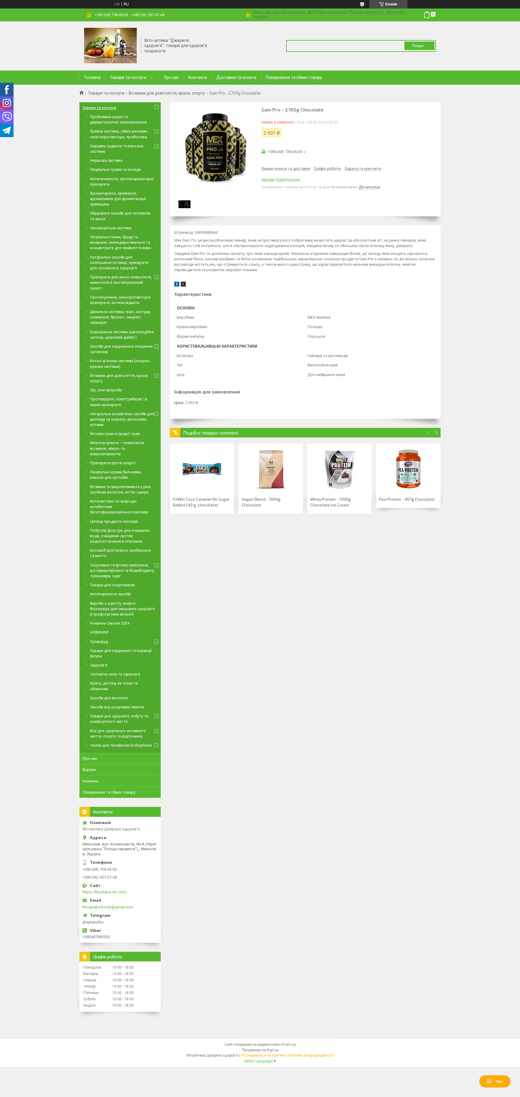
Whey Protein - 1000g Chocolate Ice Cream (330, 502)
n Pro (193, 240)
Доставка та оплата (236, 77)
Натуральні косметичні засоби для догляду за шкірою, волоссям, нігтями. (122, 419)
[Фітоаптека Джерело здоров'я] (110, 45)
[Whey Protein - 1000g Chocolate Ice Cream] (339, 469)
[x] (183, 285)
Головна (92, 77)
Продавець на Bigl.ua (260, 1050)
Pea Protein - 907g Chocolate (407, 499)
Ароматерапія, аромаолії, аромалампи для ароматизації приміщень (118, 198)
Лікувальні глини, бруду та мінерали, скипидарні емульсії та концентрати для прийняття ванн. (121, 242)
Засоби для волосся (109, 698)
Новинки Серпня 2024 (109, 623)
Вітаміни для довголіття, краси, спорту (167, 93)
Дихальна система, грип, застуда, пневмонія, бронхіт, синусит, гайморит (120, 317)
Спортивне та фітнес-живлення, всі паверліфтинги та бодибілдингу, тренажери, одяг (122, 570)
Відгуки (89, 769)
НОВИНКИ (99, 632)
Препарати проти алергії (112, 463)
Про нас (171, 77)
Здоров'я (98, 665)
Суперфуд (99, 641)
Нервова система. (106, 160)
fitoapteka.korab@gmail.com (107, 907)
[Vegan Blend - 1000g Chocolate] (271, 469)
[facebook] (176, 285)
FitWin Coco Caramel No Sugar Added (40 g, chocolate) (201, 502)
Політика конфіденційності (311, 1055)
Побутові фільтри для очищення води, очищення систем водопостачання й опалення (120, 536)
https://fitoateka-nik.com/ (104, 892)
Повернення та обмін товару (294, 77)
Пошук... (419, 45)
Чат (499, 1081)
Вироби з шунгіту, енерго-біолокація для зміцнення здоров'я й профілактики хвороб (122, 608)
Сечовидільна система (111, 228)
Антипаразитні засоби (110, 594)
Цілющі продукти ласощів (114, 521)
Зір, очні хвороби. (106, 390)
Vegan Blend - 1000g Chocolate (261, 502)
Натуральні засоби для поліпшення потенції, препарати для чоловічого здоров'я (119, 262)
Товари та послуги (128, 77)
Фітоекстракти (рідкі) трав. (115, 433)
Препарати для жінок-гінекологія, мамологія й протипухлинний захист (121, 282)
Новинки (90, 781)
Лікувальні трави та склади (115, 169)
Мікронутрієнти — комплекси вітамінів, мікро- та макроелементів (117, 448)
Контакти (197, 77)
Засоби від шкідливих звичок (117, 707)
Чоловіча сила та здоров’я (115, 674)
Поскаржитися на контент (263, 1055)
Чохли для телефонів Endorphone (121, 745)
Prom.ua (289, 1044)
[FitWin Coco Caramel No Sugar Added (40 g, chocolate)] (202, 469)
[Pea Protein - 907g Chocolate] (408, 469)
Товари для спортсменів (112, 585)
